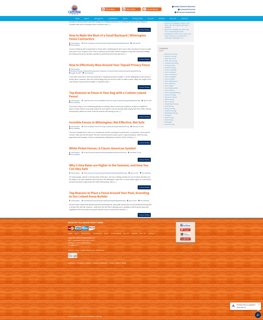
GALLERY (151, 18)
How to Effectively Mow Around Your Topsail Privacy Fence (109, 65)
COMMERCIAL (113, 18)
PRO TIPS (173, 18)
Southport (168, 115)
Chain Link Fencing (171, 61)
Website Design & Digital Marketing (80, 250)
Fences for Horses (171, 97)
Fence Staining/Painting (172, 93)
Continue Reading (144, 30)
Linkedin (95, 263)
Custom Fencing (170, 68)
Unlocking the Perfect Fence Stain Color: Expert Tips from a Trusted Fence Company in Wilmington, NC (178, 36)
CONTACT (184, 18)
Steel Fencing (169, 117)
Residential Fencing (123, 43)
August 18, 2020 (76, 73)
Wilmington (168, 122)
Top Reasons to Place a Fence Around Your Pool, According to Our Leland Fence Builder (109, 194)
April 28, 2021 (137, 43)
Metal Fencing (169, 99)
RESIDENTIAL (98, 19)
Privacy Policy (73, 316)
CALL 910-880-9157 (152, 9)
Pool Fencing (88, 201)
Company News (170, 65)
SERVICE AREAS (137, 19)
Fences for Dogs (111, 100)
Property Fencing (111, 43)
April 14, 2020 (148, 100)
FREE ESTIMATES (110, 9)
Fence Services (88, 173)
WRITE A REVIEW (130, 9)
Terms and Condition (86, 316)
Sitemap (99, 316)
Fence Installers (170, 79)
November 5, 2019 (135, 152)
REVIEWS (162, 18)
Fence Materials (170, 83)
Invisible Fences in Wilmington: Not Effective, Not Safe (107, 122)
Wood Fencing (122, 152)
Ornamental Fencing (171, 104)
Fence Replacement (171, 88)
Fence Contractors (89, 43)
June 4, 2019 (132, 201)
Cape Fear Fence (89, 100)
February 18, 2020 (138, 126)
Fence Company (170, 72)
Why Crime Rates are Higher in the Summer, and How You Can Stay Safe (108, 167)
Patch (118, 263)
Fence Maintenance (171, 81)
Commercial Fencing (89, 71)
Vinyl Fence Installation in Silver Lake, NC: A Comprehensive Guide (177, 31)
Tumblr (111, 263)
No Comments (75, 45)
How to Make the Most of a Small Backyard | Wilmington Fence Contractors (107, 37)
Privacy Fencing (100, 43)
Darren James (75, 43)
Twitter (88, 263)
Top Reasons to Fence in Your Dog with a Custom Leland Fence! (107, 94)
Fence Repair (169, 86)
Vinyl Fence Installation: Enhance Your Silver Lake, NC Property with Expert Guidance (177, 25)
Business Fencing (76, 71)
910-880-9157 (73, 245)
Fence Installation (100, 100)
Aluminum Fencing (171, 54)
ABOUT (86, 18)
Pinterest (103, 263)
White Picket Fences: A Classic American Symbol (102, 148)
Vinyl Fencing (169, 120)
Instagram (80, 263)
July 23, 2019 (134, 173)
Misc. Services (169, 102)
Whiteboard (100, 250)
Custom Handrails (170, 70)
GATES (125, 18)
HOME (77, 18)
